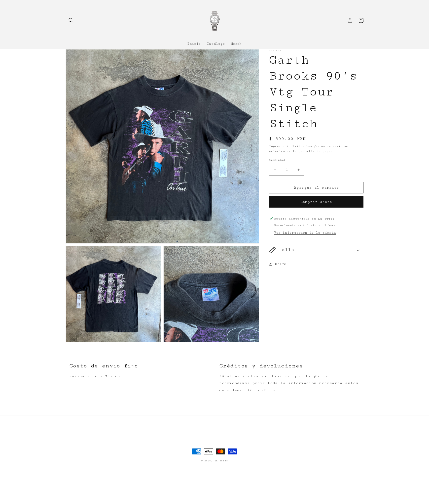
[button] (71, 20)
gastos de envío (328, 146)
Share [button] (280, 264)
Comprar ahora (316, 202)
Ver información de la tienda (305, 233)
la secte (221, 460)
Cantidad (277, 160)
